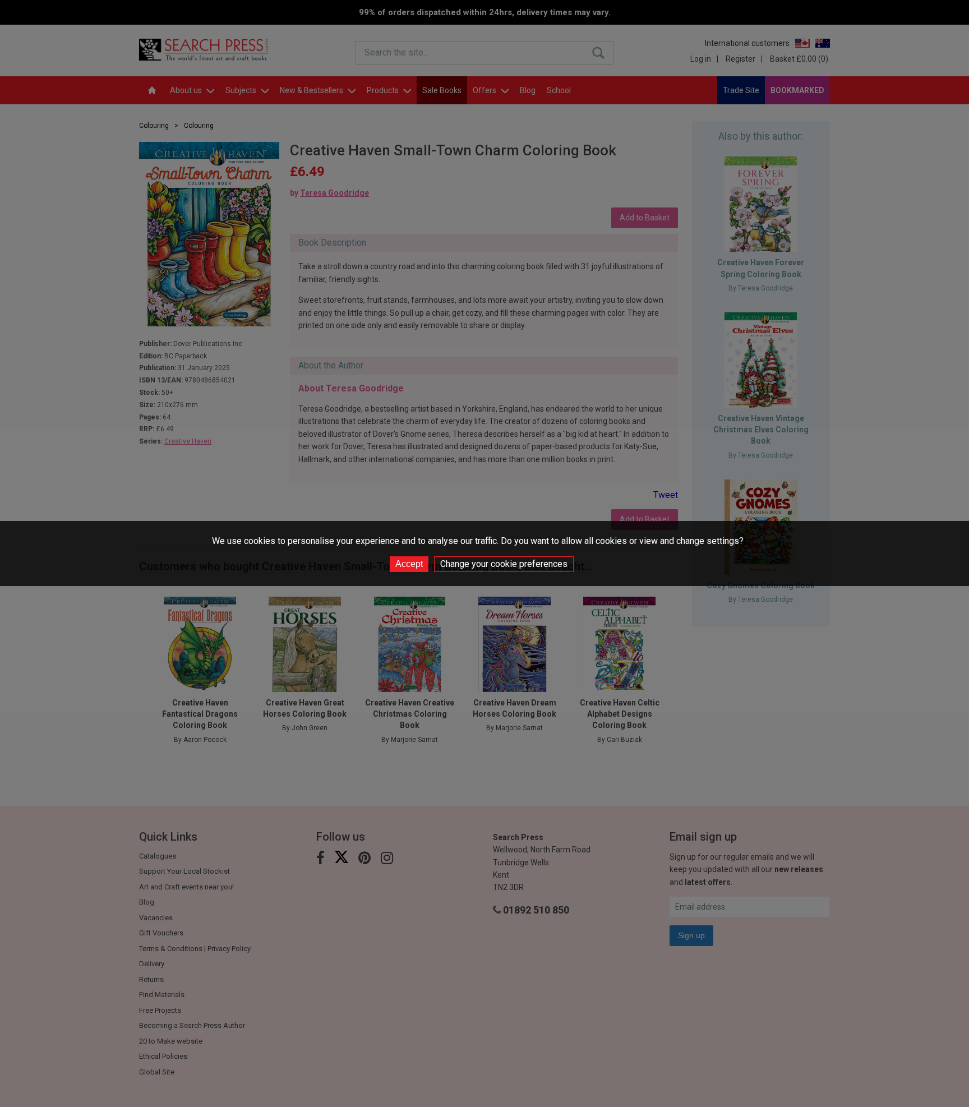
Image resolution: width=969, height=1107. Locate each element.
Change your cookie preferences (503, 564)
